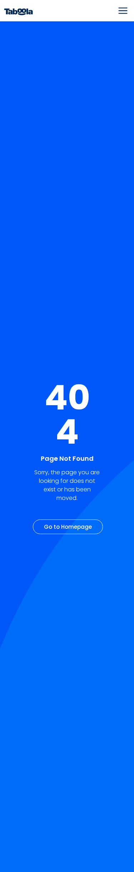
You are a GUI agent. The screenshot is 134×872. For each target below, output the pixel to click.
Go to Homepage (68, 527)
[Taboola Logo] (18, 11)
